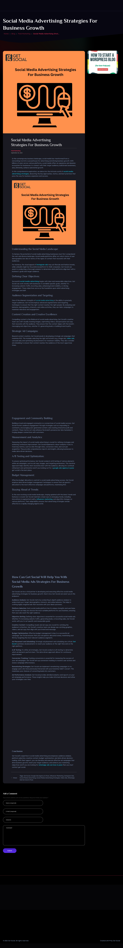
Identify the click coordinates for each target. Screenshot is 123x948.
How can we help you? (64, 890)
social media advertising (45, 300)
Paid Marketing (24, 34)
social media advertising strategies (48, 778)
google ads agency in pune (40, 776)
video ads (64, 778)
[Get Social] (12, 5)
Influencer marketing (57, 776)
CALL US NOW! (59, 921)
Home (6, 34)
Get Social (27, 776)
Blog (13, 34)
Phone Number (90, 882)
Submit (60, 907)
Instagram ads (69, 776)
